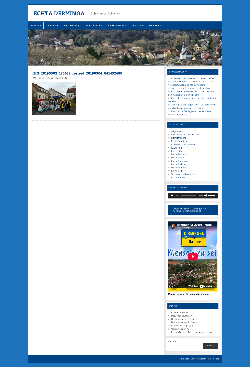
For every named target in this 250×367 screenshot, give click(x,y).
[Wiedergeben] (171, 195)
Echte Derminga (179, 141)
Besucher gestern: (180, 319)
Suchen (172, 341)
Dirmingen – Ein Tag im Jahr (185, 134)
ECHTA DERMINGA (59, 13)
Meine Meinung (179, 164)
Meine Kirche (177, 157)
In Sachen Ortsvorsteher (183, 144)
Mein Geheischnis (117, 25)
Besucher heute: (179, 315)
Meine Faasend (178, 154)
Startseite (36, 25)
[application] (192, 195)
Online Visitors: (178, 312)
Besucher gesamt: (180, 322)
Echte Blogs (52, 25)
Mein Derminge (94, 25)
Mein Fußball (177, 151)
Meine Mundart (178, 167)
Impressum (138, 25)
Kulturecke (176, 148)
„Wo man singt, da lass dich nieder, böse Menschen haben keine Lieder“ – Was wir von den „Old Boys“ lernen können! (191, 91)
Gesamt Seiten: (179, 329)
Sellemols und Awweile (183, 174)
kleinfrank (58, 78)
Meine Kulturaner (180, 161)
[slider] (212, 195)
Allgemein (176, 131)
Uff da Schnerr (178, 177)
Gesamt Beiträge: (180, 325)
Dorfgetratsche (178, 138)
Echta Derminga (72, 25)
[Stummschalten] (205, 195)
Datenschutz (155, 25)
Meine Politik (177, 171)
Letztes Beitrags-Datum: (183, 332)
